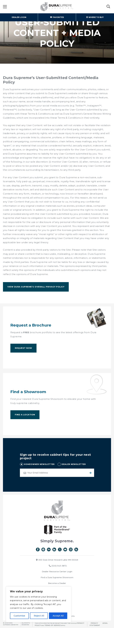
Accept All (58, 615)
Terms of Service (52, 625)
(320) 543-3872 (59, 566)
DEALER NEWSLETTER (74, 464)
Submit (90, 473)
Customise (19, 615)
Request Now (23, 348)
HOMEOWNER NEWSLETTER (39, 464)
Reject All (39, 615)
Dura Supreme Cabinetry (56, 6)
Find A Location (25, 414)
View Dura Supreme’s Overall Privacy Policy (35, 287)
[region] (38, 604)
